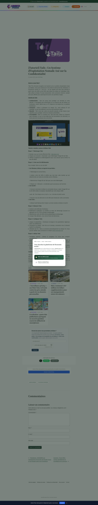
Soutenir (62, 502)
